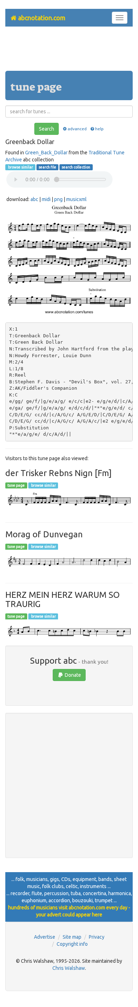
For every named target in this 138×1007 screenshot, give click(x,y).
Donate (72, 675)
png (58, 199)
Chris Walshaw (68, 968)
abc (34, 199)
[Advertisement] (69, 51)
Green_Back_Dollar (46, 152)
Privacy (96, 937)
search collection (76, 167)
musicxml (76, 199)
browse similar (20, 167)
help (99, 128)
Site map (72, 937)
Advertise (44, 937)
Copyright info (72, 944)
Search (46, 129)
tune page (16, 485)
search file (47, 167)
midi (46, 199)
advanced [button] (77, 128)
